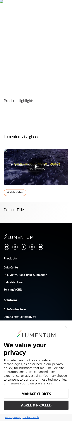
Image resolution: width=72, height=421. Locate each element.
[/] (21, 10)
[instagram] (32, 247)
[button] (66, 326)
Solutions (10, 300)
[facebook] (23, 247)
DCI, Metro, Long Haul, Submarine (25, 275)
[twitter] (15, 247)
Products (10, 258)
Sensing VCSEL (13, 290)
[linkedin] (6, 247)
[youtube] (40, 247)
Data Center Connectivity (20, 317)
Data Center (11, 267)
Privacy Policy (13, 417)
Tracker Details (31, 417)
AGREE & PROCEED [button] (36, 405)
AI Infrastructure (15, 309)
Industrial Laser (14, 282)
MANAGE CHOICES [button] (36, 394)
